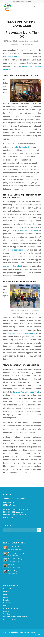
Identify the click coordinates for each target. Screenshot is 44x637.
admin (31, 44)
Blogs (5, 594)
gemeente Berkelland (12, 266)
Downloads (7, 603)
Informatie (6, 611)
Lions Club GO (35, 41)
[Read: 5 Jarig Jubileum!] (5, 566)
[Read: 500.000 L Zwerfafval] (5, 548)
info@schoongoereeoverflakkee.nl (15, 509)
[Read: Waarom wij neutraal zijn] (5, 554)
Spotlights (22, 44)
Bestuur (5, 592)
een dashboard (16, 250)
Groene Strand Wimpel (16, 559)
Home (5, 605)
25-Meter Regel (13, 571)
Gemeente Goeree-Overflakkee (22, 333)
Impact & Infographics (10, 608)
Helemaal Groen (23, 41)
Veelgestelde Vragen (10, 619)
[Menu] (38, 7)
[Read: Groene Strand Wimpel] (5, 560)
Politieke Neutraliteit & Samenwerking (15, 617)
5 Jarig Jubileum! (14, 565)
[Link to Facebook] (33, 634)
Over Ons (6, 614)
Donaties (6, 600)
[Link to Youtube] (39, 634)
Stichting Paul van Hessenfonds (26, 392)
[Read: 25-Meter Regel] (5, 572)
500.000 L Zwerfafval (15, 547)
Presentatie (14, 44)
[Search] (33, 7)
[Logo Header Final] (18, 7)
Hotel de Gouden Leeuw (24, 147)
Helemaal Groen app (12, 57)
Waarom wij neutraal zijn (16, 553)
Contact (5, 597)
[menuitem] (33, 7)
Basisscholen (7, 589)
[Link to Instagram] (36, 634)
